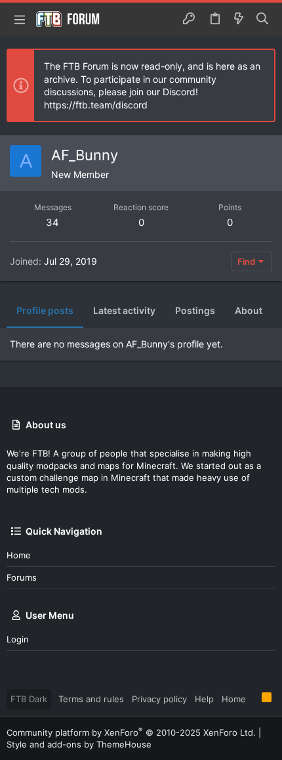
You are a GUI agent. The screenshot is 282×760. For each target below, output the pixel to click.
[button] (20, 19)
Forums (22, 577)
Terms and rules (91, 699)
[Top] (254, 698)
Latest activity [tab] (124, 310)
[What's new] (239, 19)
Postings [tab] (195, 310)
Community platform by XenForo (131, 732)
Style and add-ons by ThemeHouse (79, 744)
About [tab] (248, 310)
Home (19, 555)
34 (52, 222)
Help (204, 699)
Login (18, 639)
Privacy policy (159, 699)
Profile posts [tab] (44, 310)
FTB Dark (28, 699)
